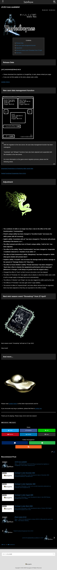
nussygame (13, 422)
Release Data (19, 43)
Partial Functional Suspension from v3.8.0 (13, 173)
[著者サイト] (15, 442)
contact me (38, 408)
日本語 (54, 2)
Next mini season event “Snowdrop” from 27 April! (29, 50)
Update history (5, 82)
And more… (19, 52)
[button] (53, 554)
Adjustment (19, 48)
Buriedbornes (5, 422)
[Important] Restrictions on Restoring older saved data (17, 168)
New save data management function (26, 45)
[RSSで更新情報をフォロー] (28, 446)
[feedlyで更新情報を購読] (42, 442)
